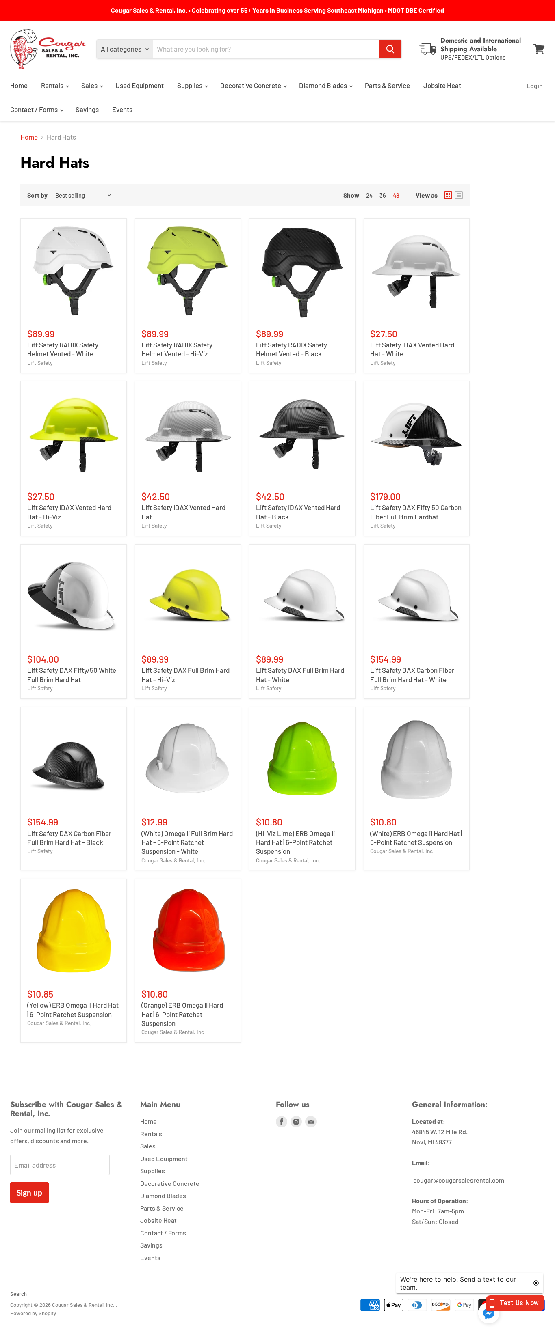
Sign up (29, 1192)
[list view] (459, 195)
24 (369, 195)
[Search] (390, 49)
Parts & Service (387, 85)
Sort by (37, 195)
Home (19, 85)
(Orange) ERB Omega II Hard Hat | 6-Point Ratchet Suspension (182, 1014)
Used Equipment (139, 85)
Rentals (53, 85)
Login (535, 85)
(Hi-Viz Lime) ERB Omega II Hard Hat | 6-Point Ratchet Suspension (295, 842)
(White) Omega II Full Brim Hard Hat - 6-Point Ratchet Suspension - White (187, 842)
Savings (87, 109)
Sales (90, 85)
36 (382, 195)
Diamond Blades (323, 85)
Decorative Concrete (251, 85)
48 (396, 195)
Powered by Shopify (33, 1313)
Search (18, 1294)
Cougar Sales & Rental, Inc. (173, 860)
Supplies (190, 85)
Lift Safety (40, 362)
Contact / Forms (34, 109)
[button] (488, 1313)
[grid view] (448, 195)
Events (122, 109)
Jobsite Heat (442, 85)
